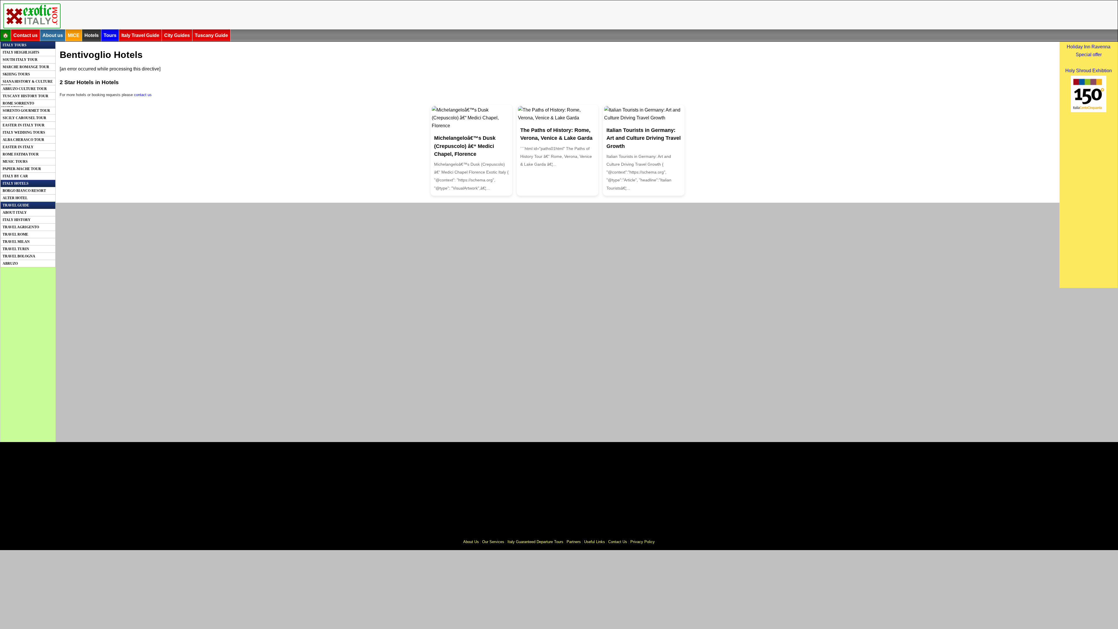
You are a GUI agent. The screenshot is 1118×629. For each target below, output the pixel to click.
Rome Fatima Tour (21, 154)
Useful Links (594, 542)
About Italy (15, 213)
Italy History (17, 220)
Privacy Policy (642, 542)
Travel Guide (16, 205)
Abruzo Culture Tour (25, 89)
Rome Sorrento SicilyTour (17, 104)
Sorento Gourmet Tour (26, 111)
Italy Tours (14, 45)
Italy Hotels (16, 183)
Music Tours (15, 162)
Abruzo (10, 264)
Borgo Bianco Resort (24, 191)
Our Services (493, 542)
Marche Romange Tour (26, 67)
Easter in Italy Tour (24, 125)
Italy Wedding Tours (24, 132)
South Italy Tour (20, 60)
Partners (574, 542)
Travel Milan (16, 242)
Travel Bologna (19, 256)
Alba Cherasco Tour (23, 140)
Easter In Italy (18, 147)
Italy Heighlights (21, 52)
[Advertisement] (364, 16)
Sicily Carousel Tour (24, 118)
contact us (143, 95)
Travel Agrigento (21, 227)
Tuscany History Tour (25, 96)
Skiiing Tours (16, 74)
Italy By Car (15, 176)
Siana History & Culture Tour (27, 82)
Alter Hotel (15, 198)
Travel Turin (16, 249)
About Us (471, 542)
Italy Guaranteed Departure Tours (535, 542)
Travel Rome (15, 234)
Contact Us (617, 542)
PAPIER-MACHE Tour (22, 169)
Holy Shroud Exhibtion (1088, 70)
